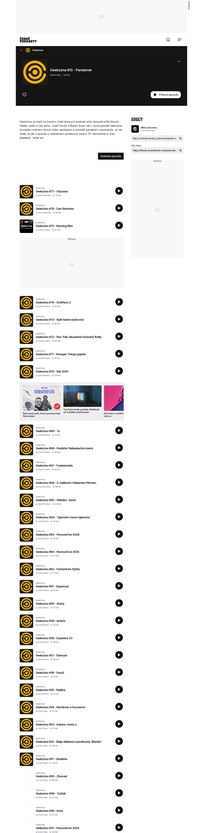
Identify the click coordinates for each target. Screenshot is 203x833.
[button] (168, 39)
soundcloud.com (148, 130)
